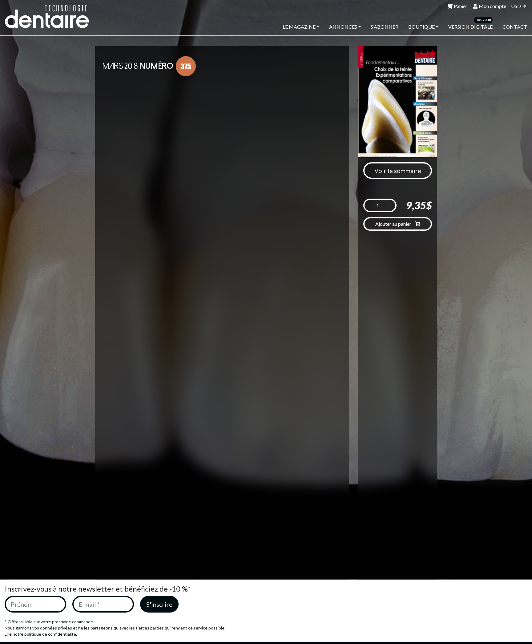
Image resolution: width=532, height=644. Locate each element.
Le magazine (299, 27)
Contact (514, 27)
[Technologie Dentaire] (51, 16)
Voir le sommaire (397, 170)
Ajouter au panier (393, 224)
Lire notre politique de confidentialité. (41, 634)
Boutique (421, 27)
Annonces (343, 27)
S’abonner (384, 27)
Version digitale (470, 27)
